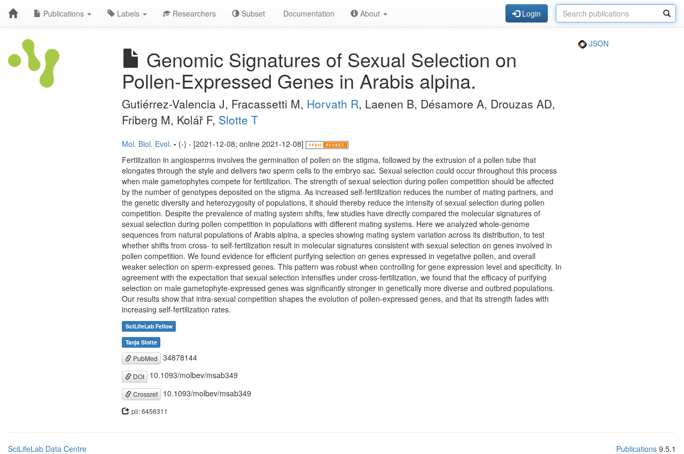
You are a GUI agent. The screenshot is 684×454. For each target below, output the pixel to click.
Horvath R (333, 104)
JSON (598, 43)
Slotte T (238, 120)
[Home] (13, 13)
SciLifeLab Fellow (149, 326)
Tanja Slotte (141, 342)
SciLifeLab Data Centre (47, 448)
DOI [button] (137, 376)
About (370, 13)
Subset (252, 13)
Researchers (193, 13)
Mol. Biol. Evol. (147, 143)
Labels (128, 13)
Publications (63, 13)
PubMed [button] (144, 358)
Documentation (308, 13)
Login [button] (530, 13)
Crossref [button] (144, 393)
